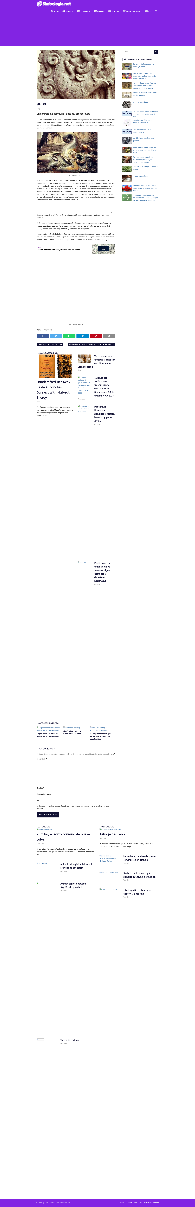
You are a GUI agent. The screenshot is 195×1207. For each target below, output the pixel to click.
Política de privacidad (151, 1203)
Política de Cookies (125, 1203)
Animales (69, 12)
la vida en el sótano (140, 176)
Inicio (55, 12)
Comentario (42, 759)
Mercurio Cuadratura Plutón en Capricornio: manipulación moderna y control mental (145, 85)
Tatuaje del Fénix (112, 834)
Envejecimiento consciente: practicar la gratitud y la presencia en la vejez (143, 159)
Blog (150, 12)
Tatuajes (115, 12)
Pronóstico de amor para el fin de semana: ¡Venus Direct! (91, 344)
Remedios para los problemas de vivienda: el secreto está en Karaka (145, 188)
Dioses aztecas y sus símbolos (50, 344)
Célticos (100, 12)
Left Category (44, 827)
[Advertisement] (97, 30)
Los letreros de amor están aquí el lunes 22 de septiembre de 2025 (145, 114)
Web (38, 800)
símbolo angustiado (140, 102)
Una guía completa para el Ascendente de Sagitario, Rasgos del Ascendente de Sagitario (145, 197)
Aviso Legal (138, 1203)
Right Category (107, 827)
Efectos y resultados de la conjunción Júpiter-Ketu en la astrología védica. (144, 76)
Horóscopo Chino (133, 12)
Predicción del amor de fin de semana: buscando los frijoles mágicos (144, 150)
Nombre (40, 788)
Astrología (85, 12)
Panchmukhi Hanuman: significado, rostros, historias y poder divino (104, 413)
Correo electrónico (44, 794)
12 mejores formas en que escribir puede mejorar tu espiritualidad (100, 736)
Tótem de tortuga (69, 1040)
